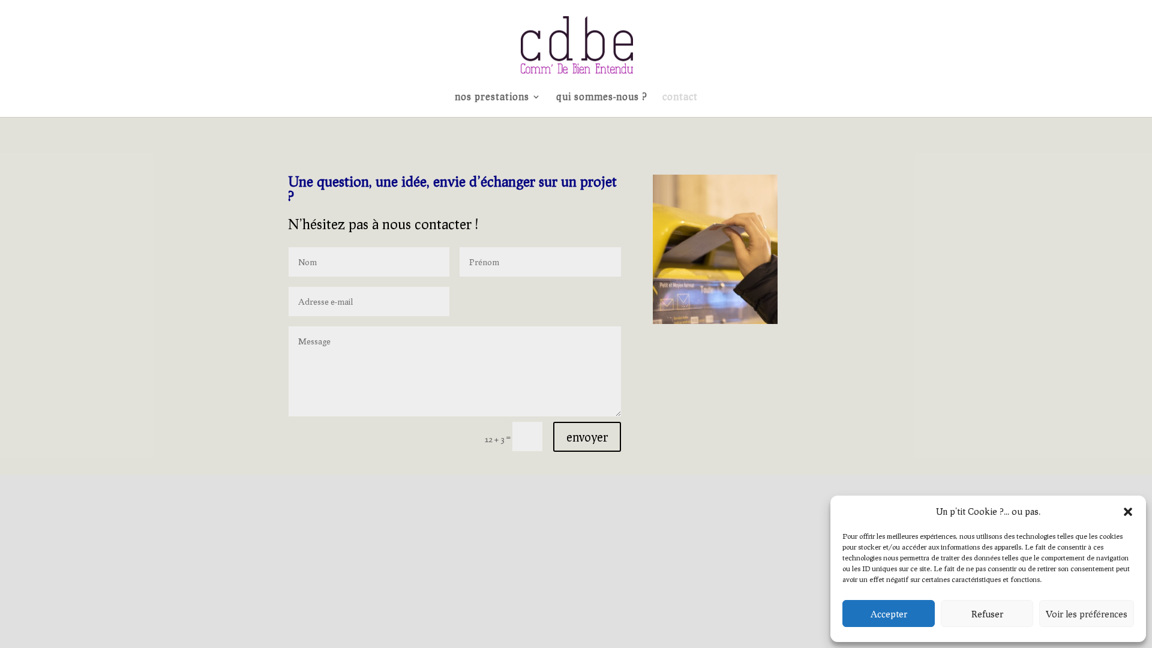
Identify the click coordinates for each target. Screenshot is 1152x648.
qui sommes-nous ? (601, 97)
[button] (1128, 512)
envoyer (587, 437)
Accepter (889, 613)
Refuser (987, 613)
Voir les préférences (1086, 613)
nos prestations (492, 97)
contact (680, 97)
